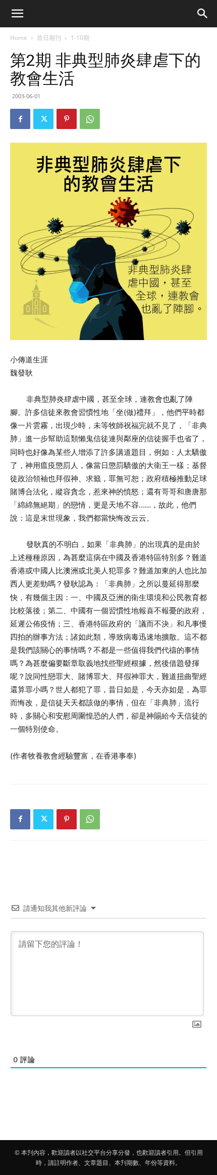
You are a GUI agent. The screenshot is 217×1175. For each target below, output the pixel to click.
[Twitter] (43, 119)
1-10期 (80, 37)
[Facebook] (20, 119)
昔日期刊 (49, 37)
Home (18, 37)
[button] (17, 13)
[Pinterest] (67, 119)
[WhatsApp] (90, 119)
